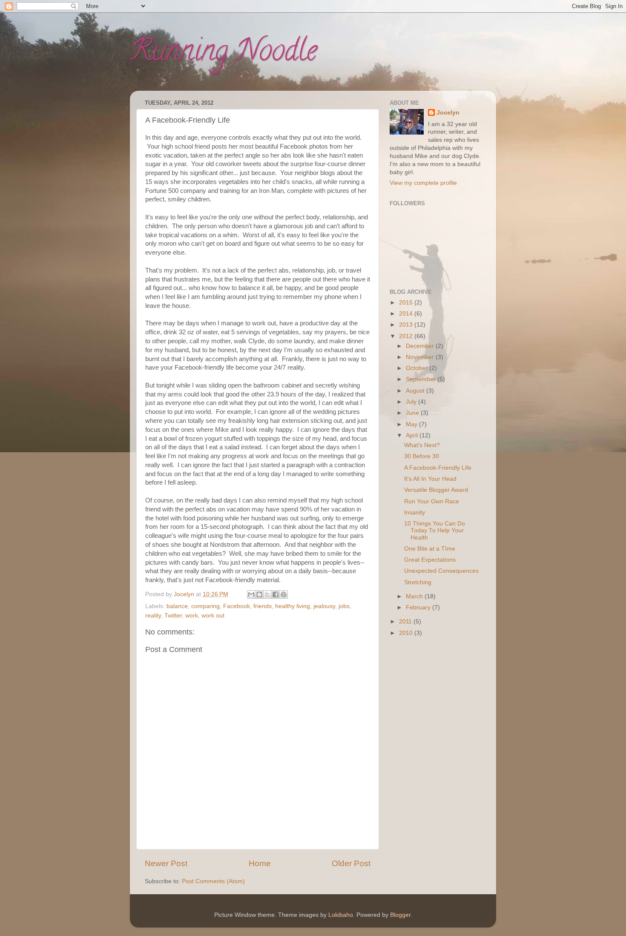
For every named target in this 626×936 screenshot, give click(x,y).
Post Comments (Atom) (213, 881)
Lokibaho (340, 915)
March (415, 596)
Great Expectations (430, 560)
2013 (406, 325)
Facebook (236, 606)
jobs (344, 606)
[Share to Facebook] (275, 594)
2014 (406, 313)
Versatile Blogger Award (436, 490)
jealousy (324, 606)
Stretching (417, 582)
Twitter (173, 615)
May (412, 424)
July (412, 402)
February (419, 607)
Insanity (414, 512)
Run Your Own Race (431, 501)
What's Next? (422, 445)
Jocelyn (447, 112)
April (412, 435)
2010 (406, 633)
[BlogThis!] (259, 594)
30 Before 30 (421, 456)
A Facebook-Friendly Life (437, 468)
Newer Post (166, 863)
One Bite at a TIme (429, 549)
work (191, 615)
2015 (406, 302)
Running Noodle (223, 54)
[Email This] (251, 594)
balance (177, 606)
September (421, 379)
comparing (205, 606)
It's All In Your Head (430, 479)
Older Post (351, 863)
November (421, 357)
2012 (406, 336)
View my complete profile (423, 183)
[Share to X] (267, 594)
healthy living (292, 606)
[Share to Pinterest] (283, 594)
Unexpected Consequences (441, 571)
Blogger (400, 915)
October (417, 368)
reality (153, 615)
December (421, 346)
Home (260, 863)
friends (262, 606)
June (413, 413)
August (416, 391)
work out (212, 615)
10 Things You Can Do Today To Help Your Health (434, 530)
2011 (406, 621)
